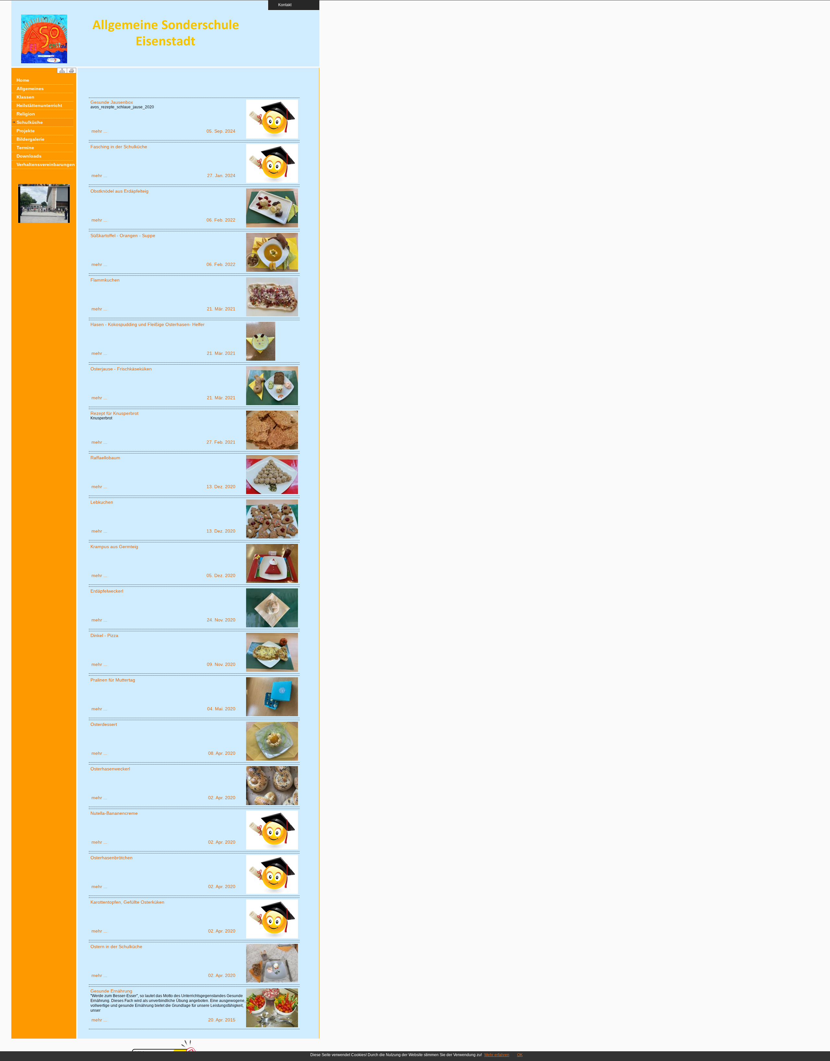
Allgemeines (30, 88)
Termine (25, 147)
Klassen (25, 97)
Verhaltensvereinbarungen (45, 164)
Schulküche (30, 122)
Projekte (26, 130)
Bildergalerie (30, 139)
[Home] (44, 61)
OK (520, 1055)
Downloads (29, 156)
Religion (26, 113)
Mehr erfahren (496, 1055)
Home (23, 80)
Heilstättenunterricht (39, 105)
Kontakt (282, 4)
